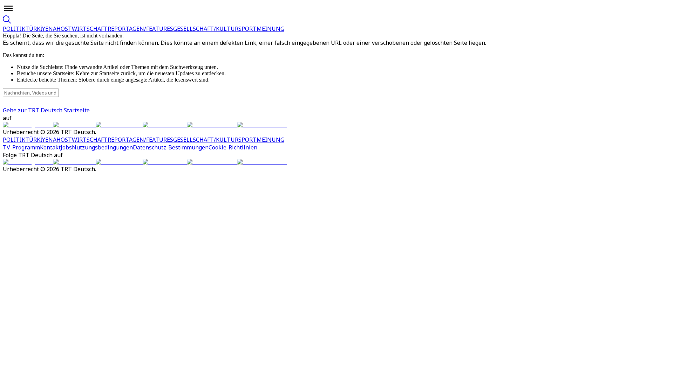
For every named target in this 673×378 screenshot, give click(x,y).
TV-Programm (21, 147)
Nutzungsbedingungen (102, 147)
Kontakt (50, 147)
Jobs (66, 147)
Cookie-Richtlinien (233, 147)
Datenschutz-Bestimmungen (171, 147)
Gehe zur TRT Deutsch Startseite (46, 110)
